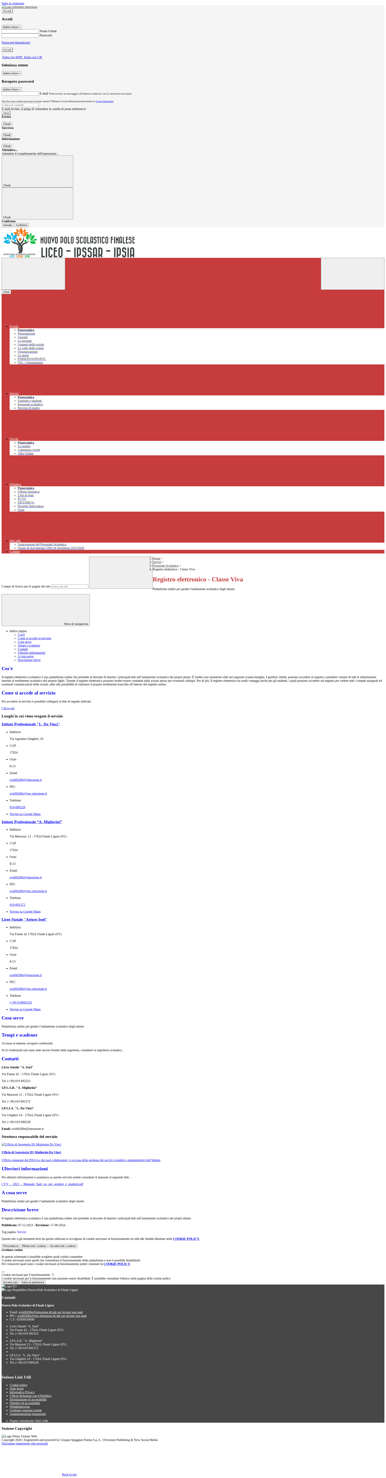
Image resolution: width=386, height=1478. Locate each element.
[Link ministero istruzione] (19, 7)
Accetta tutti (63, 1246)
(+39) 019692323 (21, 1002)
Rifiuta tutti (34, 1246)
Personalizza (10, 1246)
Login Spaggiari (105, 101)
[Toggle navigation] (33, 274)
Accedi (7, 10)
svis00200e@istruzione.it (26, 780)
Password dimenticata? (16, 42)
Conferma (21, 225)
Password (46, 35)
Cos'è (21, 634)
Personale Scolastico (166, 565)
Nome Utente (48, 31)
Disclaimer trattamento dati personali (25, 1443)
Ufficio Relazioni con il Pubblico (30, 1396)
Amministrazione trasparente (28, 1414)
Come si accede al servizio (34, 638)
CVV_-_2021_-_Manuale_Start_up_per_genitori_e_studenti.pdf (42, 1184)
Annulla (7, 225)
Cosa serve (25, 642)
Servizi (157, 562)
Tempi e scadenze (29, 645)
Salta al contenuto (13, 3)
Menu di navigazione (76, 623)
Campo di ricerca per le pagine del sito (26, 586)
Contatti (23, 649)
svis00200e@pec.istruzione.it (28, 793)
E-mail (44, 93)
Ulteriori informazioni (31, 652)
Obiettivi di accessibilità (25, 1403)
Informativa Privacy (22, 1392)
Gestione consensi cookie (26, 1410)
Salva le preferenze (33, 1282)
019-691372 (17, 904)
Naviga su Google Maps (25, 814)
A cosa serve (26, 656)
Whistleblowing (20, 1406)
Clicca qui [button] (8, 708)
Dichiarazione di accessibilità (28, 1399)
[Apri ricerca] (352, 274)
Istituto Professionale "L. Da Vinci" (31, 724)
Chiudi (6, 123)
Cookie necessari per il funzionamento (26, 1274)
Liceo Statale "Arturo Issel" (24, 919)
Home (156, 558)
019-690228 (17, 807)
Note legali (17, 1388)
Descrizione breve (29, 660)
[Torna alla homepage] (193, 242)
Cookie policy (19, 1385)
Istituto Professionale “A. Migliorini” (32, 822)
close (6, 291)
